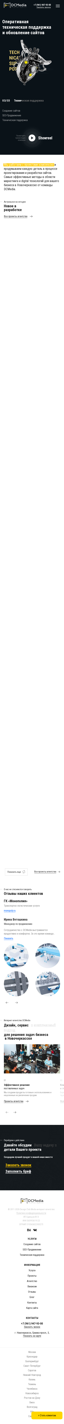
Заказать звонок (44, 7)
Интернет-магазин (49, 307)
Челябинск (32, 1388)
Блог (32, 1297)
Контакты (32, 1302)
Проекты (32, 1275)
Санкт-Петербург (32, 1365)
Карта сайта (32, 1307)
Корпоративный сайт (48, 241)
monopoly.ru (10, 910)
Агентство (32, 1281)
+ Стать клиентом (47, 1415)
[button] (7, 1002)
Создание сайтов (11, 110)
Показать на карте (32, 1335)
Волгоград (32, 1406)
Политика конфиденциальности (31, 1213)
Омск (32, 1402)
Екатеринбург (32, 1361)
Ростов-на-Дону (32, 1397)
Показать (8, 938)
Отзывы (32, 1291)
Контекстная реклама (48, 645)
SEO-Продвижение (11, 115)
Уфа (32, 1411)
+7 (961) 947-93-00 (42, 5)
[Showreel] (32, 137)
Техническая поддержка (15, 120)
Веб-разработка (27, 241)
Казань (32, 1379)
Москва (32, 1352)
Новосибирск (32, 1393)
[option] (32, 54)
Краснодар (32, 1356)
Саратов (32, 1370)
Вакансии (32, 1286)
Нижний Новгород (32, 1374)
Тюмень (32, 1384)
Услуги (32, 1270)
